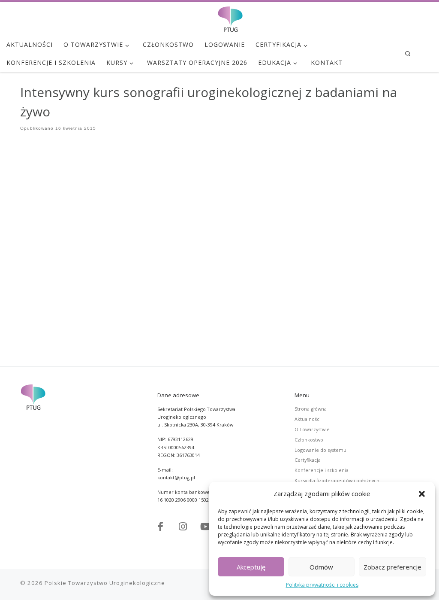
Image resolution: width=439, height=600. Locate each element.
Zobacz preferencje (392, 567)
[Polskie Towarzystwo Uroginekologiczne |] (230, 17)
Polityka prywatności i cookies (322, 584)
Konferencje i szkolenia (322, 470)
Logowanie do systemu (320, 450)
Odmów (321, 567)
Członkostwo (309, 439)
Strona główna (311, 408)
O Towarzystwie (312, 429)
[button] (422, 494)
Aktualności (308, 419)
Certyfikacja (308, 460)
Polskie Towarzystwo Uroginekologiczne (105, 583)
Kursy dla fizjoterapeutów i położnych (337, 480)
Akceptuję (251, 567)
